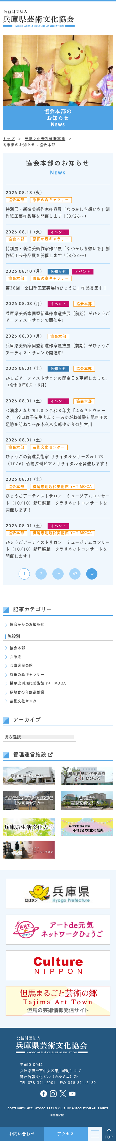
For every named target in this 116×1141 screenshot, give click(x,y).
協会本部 (16, 199)
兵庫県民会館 (21, 665)
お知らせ (58, 271)
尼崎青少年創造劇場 (27, 692)
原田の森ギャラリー (51, 199)
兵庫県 (15, 657)
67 (75, 574)
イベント (58, 232)
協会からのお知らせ (27, 624)
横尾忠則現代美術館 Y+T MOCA (62, 486)
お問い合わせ (22, 1134)
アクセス (66, 1134)
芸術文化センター (49, 447)
